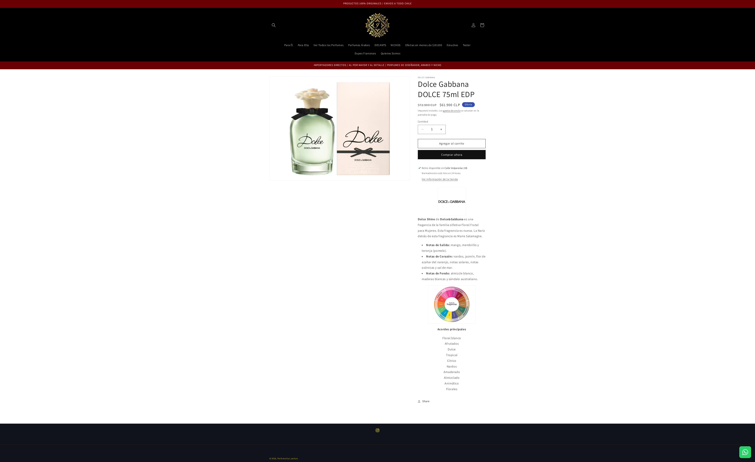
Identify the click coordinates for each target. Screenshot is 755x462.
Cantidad (423, 121)
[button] (273, 25)
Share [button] (426, 401)
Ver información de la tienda (440, 179)
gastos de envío (451, 110)
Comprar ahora (451, 154)
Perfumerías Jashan (287, 458)
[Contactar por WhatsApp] (745, 452)
